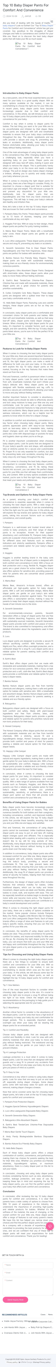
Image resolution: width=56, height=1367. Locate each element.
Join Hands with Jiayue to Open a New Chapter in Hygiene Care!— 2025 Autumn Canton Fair (42, 1333)
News (50, 1314)
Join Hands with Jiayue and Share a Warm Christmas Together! (15, 1327)
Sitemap (36, 1362)
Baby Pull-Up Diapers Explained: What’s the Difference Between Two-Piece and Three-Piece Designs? (42, 1327)
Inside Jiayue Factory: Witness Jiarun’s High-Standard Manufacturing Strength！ (21, 1321)
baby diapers (9, 25)
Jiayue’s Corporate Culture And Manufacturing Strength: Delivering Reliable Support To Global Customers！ (42, 1321)
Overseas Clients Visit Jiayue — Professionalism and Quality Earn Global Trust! (15, 1333)
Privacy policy (12, 1362)
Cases (43, 1314)
